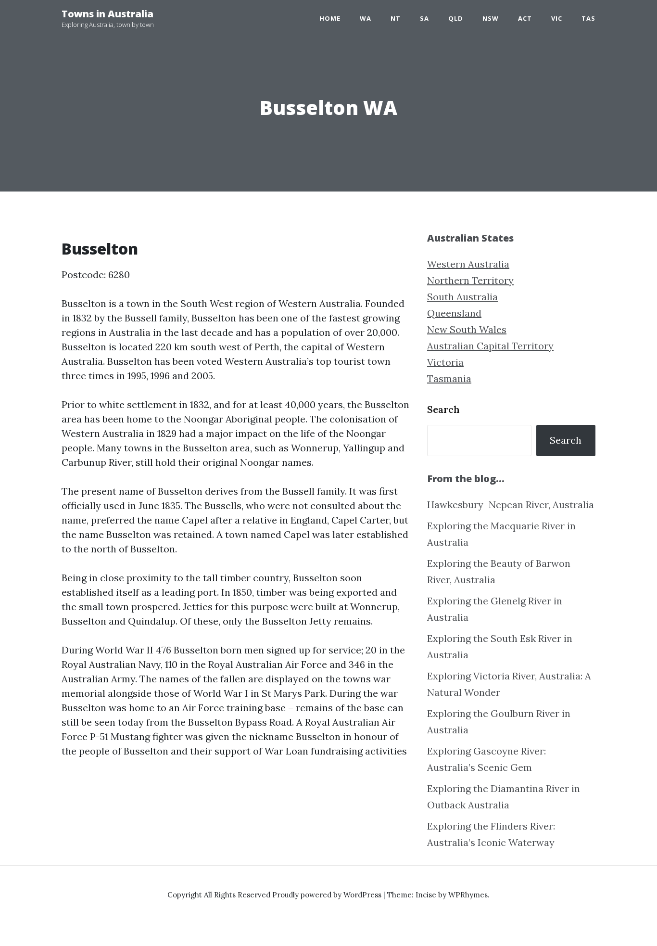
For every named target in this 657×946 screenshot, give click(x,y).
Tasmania (449, 378)
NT (396, 18)
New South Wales (466, 329)
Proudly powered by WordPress (327, 894)
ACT (525, 18)
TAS (588, 18)
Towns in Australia (107, 13)
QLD (455, 18)
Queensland (454, 313)
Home (330, 18)
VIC (556, 18)
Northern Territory (470, 280)
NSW (490, 18)
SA (424, 18)
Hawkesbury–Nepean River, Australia (510, 505)
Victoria (445, 362)
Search (443, 409)
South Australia (462, 297)
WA (365, 18)
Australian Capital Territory (490, 346)
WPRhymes (468, 894)
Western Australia (468, 264)
